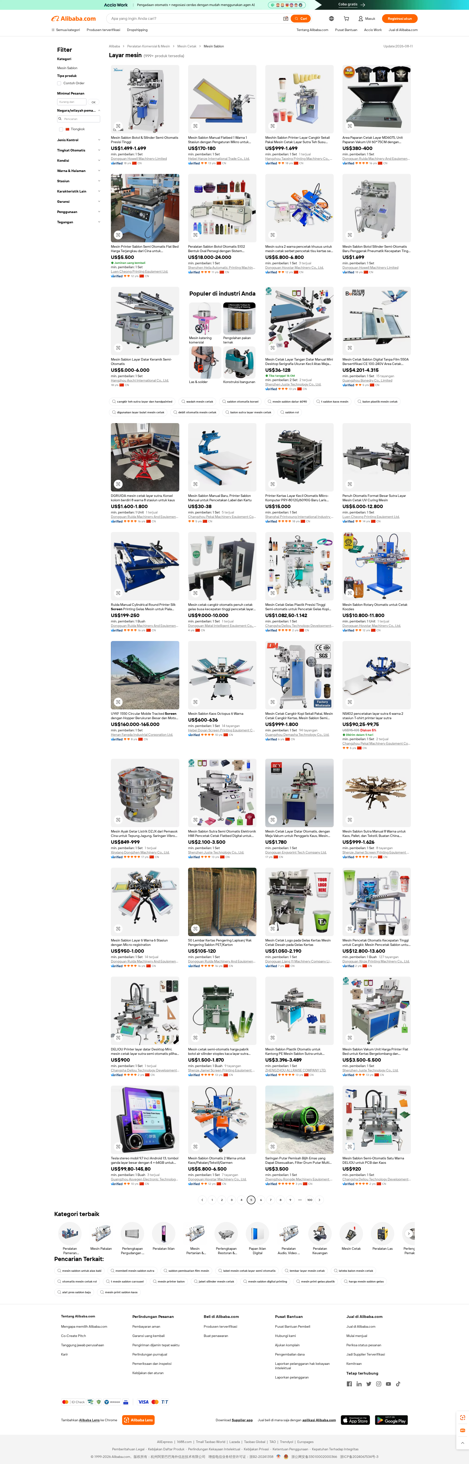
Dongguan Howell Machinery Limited (139, 158)
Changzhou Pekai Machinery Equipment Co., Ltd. (222, 517)
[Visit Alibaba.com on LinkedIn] (359, 1384)
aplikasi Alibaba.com (319, 1420)
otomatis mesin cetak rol (79, 1281)
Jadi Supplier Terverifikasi (365, 1354)
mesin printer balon (171, 1281)
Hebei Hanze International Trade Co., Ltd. (219, 158)
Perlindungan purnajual (149, 1354)
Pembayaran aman (146, 1326)
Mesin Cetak (186, 46)
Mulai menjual (356, 1336)
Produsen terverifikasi (220, 1326)
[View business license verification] (278, 1456)
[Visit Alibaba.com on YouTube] (388, 1384)
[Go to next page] (319, 1200)
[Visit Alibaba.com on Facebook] (349, 1384)
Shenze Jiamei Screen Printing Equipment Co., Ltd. (376, 852)
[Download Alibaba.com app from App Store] (355, 1420)
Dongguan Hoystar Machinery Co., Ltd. (294, 267)
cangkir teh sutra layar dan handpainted (144, 401)
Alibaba (114, 46)
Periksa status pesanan (363, 1345)
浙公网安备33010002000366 (314, 1457)
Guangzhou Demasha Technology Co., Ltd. (297, 735)
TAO (272, 1442)
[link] (462, 1417)
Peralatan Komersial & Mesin (148, 46)
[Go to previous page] (202, 1200)
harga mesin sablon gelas (366, 1281)
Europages (305, 1442)
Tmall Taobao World (210, 1442)
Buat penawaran (216, 1336)
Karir (64, 1354)
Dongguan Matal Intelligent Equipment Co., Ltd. (222, 626)
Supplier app (242, 1420)
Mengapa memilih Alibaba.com (84, 1326)
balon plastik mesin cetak (379, 401)
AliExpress (165, 1442)
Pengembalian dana (290, 1354)
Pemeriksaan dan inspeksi (151, 1364)
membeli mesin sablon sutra (135, 1270)
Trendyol (286, 1442)
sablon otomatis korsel (242, 401)
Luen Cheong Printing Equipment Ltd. (139, 271)
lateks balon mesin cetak (356, 1270)
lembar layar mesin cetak (307, 1270)
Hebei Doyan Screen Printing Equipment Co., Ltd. (222, 730)
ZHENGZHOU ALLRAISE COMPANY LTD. (295, 1070)
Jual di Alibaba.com (360, 1326)
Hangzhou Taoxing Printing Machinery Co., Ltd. (299, 158)
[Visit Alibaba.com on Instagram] (379, 1384)
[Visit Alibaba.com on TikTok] (398, 1384)
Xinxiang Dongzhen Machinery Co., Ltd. (140, 852)
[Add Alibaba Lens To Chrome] (138, 1420)
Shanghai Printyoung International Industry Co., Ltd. (299, 517)
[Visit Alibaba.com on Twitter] (369, 1384)
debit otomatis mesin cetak (197, 412)
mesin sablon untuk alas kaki (81, 1270)
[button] (286, 18)
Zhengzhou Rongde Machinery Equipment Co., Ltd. (299, 1179)
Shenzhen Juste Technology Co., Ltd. (293, 384)
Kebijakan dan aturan (148, 1373)
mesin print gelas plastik (318, 1281)
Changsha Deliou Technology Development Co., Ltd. (299, 626)
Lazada (234, 1442)
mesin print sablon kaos (121, 1292)
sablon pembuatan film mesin (189, 1270)
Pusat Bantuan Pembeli (292, 1326)
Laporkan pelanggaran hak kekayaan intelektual (302, 1366)
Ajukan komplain (287, 1345)
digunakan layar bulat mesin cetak (140, 412)
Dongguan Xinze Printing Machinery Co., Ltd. (376, 961)
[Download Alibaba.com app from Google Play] (391, 1420)
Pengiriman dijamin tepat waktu (156, 1345)
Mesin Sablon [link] (214, 46)
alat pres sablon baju (76, 1292)
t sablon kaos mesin (334, 401)
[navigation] (78, 623)
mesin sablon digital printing (267, 1281)
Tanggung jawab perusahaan (82, 1345)
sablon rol (292, 412)
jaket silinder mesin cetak (216, 1281)
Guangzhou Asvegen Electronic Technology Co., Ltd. (145, 1179)
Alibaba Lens (89, 1420)
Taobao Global (254, 1442)
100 (309, 1200)
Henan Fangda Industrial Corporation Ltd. (142, 735)
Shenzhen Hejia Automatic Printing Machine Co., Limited (222, 267)
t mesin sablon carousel (127, 1281)
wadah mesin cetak (199, 401)
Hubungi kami (285, 1336)
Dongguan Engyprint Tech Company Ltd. (296, 852)
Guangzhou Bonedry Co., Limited (367, 380)
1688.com (184, 1442)
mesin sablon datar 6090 (290, 401)
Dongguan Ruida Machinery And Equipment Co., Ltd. (376, 158)
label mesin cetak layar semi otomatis (249, 1270)
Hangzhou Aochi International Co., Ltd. (140, 380)
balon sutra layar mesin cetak (250, 412)
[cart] (347, 19)
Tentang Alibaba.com (78, 1316)
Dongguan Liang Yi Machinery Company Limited (299, 961)
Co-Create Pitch (73, 1336)
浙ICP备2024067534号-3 (359, 1457)
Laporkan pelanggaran (292, 1377)
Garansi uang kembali (148, 1336)
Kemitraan (354, 1364)
